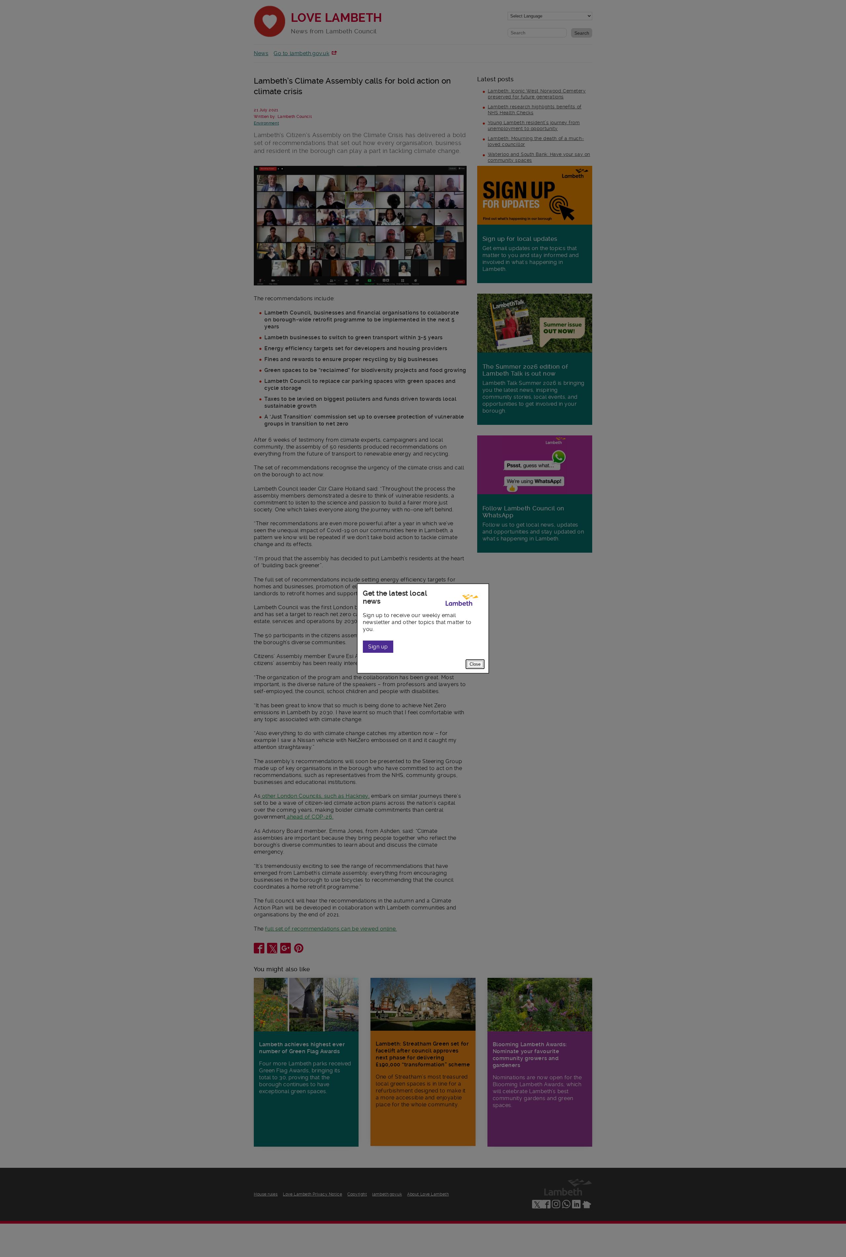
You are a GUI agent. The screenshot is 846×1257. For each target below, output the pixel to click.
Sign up (378, 647)
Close (475, 664)
